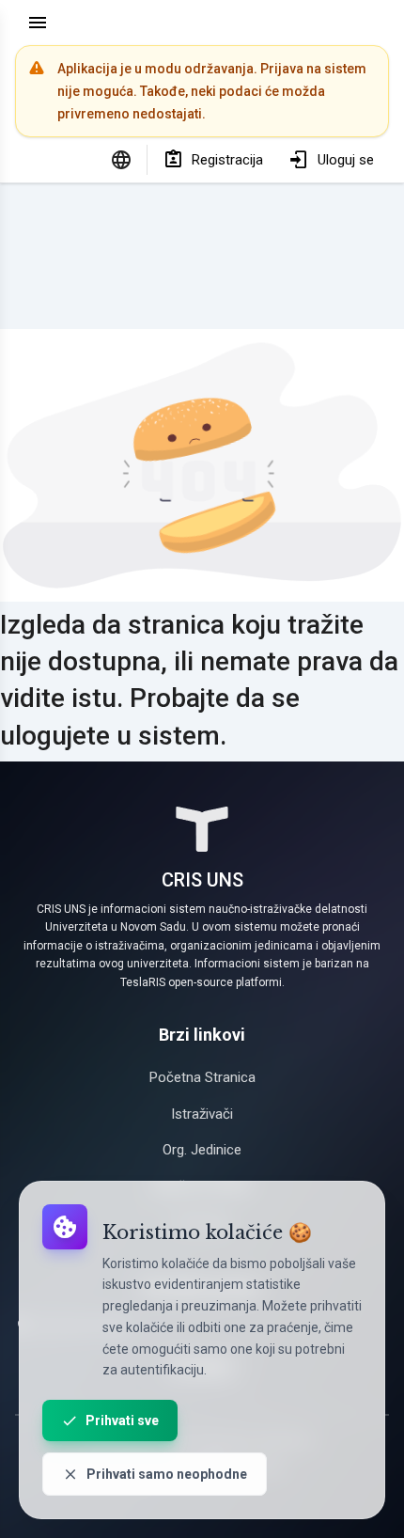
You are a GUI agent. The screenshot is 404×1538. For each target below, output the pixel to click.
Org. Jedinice (202, 1149)
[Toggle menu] (37, 22)
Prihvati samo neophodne (166, 1474)
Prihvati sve (122, 1420)
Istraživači (202, 1114)
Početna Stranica (202, 1077)
